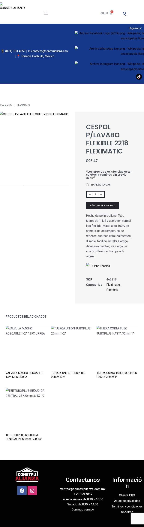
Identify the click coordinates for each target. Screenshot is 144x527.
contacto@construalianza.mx (49, 51)
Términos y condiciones (127, 506)
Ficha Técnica (101, 266)
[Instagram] (32, 490)
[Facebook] (22, 490)
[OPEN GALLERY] (34, 146)
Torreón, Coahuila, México (37, 56)
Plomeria (6, 105)
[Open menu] (46, 13)
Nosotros (127, 512)
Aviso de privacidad (127, 501)
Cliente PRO (127, 495)
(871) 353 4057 (15, 51)
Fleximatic (23, 105)
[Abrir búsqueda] (124, 13)
